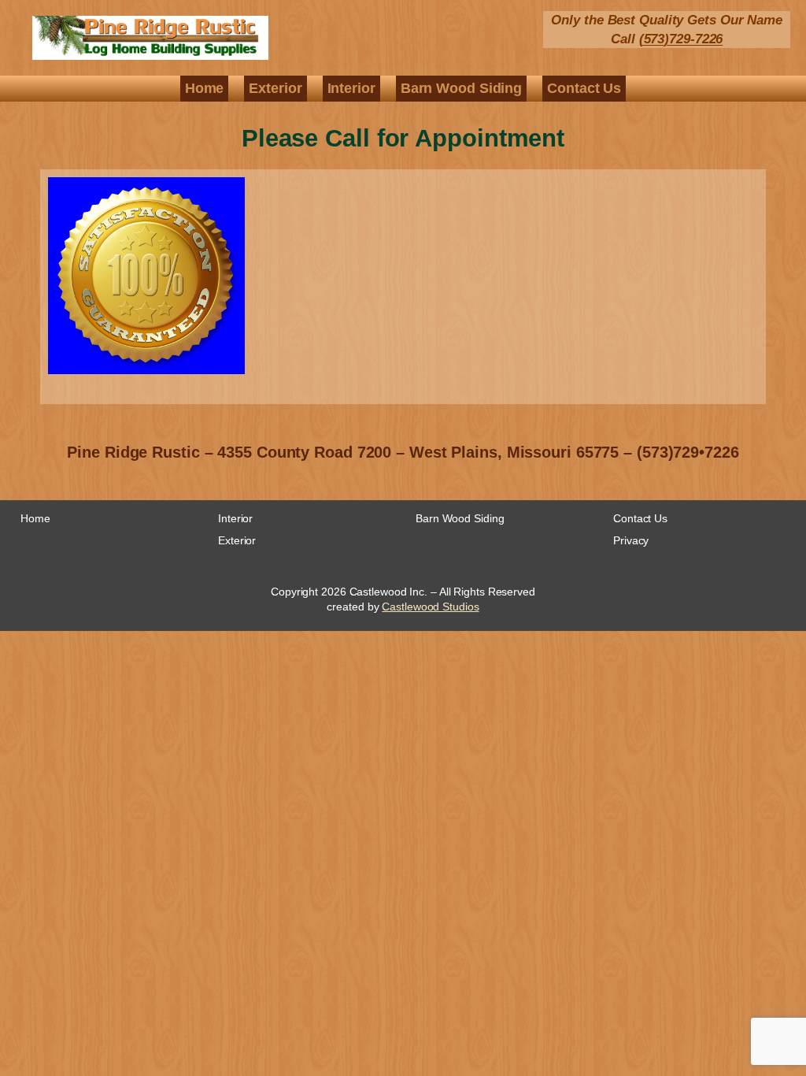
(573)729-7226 (681, 39)
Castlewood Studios (430, 606)
